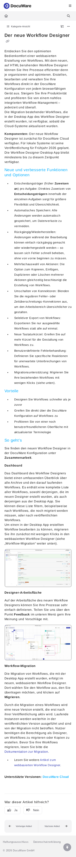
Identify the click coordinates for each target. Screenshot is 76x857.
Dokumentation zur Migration (26, 751)
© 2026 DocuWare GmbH (18, 850)
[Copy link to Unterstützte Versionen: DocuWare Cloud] (10, 785)
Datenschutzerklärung (47, 841)
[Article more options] (68, 26)
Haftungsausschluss (16, 841)
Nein (36, 810)
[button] (21, 826)
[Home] (18, 6)
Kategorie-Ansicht (20, 26)
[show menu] (70, 6)
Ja (15, 810)
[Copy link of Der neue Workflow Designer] (7, 41)
